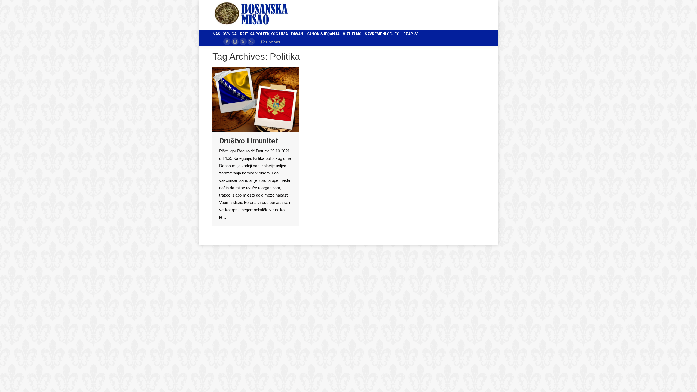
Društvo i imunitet (248, 141)
